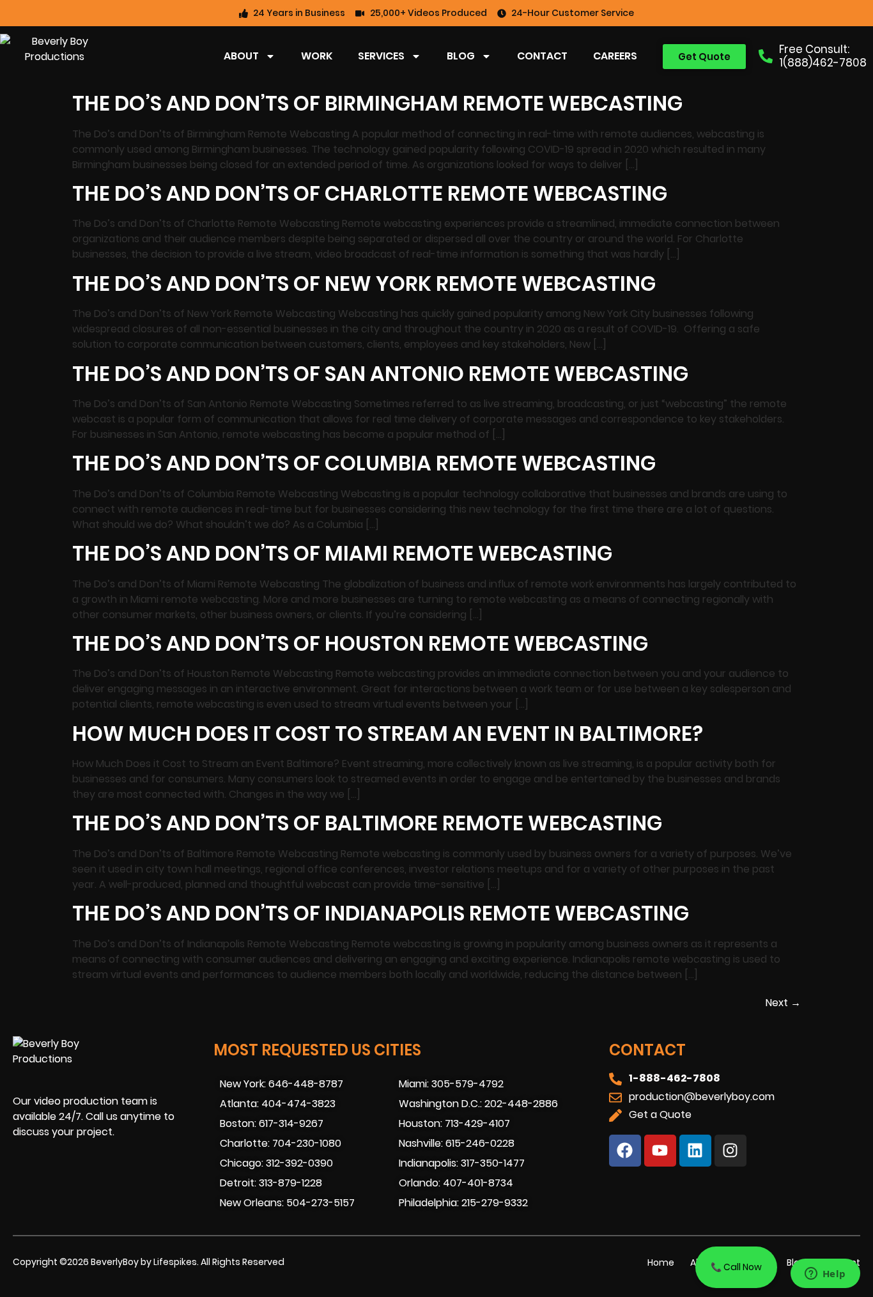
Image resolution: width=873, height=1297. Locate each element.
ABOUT (241, 56)
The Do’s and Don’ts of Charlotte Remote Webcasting (369, 193)
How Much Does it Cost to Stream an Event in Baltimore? (387, 733)
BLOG (461, 56)
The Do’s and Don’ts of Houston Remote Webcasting (360, 643)
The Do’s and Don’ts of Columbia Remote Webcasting (364, 463)
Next (783, 1002)
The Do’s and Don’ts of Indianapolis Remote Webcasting (380, 913)
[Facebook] (625, 1151)
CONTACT (542, 56)
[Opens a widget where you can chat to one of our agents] (825, 1275)
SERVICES (381, 56)
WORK (316, 56)
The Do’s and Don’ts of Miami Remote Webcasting (342, 553)
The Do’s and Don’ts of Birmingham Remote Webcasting (377, 103)
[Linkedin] (695, 1151)
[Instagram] (730, 1151)
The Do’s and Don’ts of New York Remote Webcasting (364, 283)
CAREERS (615, 56)
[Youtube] (660, 1151)
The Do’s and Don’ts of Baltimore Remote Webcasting (367, 823)
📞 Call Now (736, 1267)
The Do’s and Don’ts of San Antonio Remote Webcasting (380, 373)
